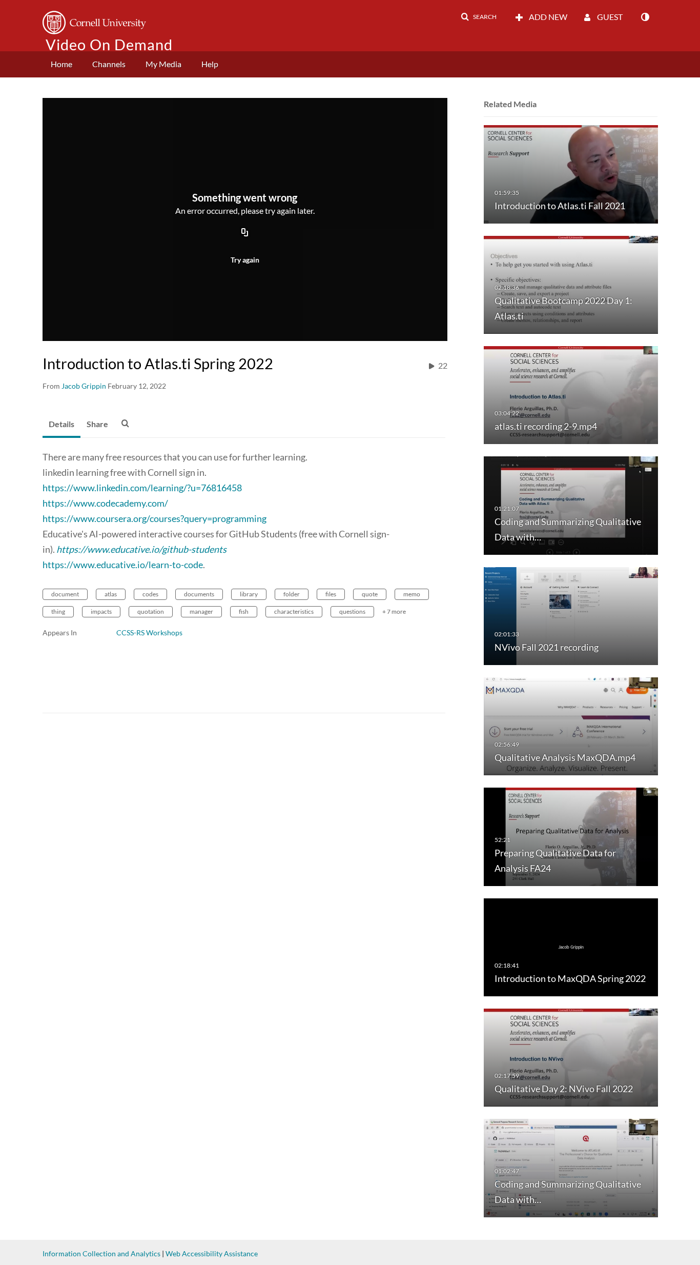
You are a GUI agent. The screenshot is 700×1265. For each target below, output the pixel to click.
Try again (245, 259)
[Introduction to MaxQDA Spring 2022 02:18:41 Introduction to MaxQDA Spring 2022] (571, 946)
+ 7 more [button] (394, 611)
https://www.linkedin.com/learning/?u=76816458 (142, 487)
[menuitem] (61, 64)
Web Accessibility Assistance (212, 1253)
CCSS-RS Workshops (149, 632)
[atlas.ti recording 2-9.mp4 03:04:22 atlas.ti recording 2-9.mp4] (571, 394)
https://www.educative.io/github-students (141, 549)
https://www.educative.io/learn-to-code (123, 564)
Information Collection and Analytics (101, 1253)
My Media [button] (163, 64)
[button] (478, 17)
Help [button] (209, 64)
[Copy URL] (245, 233)
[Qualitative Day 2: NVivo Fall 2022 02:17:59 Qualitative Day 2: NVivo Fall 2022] (571, 1057)
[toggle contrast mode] (644, 17)
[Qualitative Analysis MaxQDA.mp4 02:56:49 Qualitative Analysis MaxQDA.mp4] (571, 726)
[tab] (61, 424)
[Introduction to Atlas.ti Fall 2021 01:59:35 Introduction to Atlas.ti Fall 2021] (571, 173)
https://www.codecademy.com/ (105, 503)
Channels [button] (109, 64)
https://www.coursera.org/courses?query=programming (154, 518)
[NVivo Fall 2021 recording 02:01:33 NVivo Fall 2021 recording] (571, 615)
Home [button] (61, 64)
